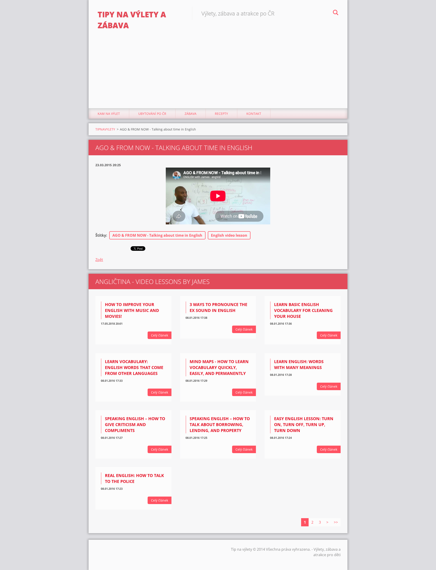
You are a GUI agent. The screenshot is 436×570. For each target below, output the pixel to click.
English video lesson (229, 235)
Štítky (100, 235)
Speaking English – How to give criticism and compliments (135, 424)
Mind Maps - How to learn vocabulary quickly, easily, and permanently (219, 367)
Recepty (221, 113)
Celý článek (159, 335)
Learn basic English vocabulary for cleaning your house (303, 310)
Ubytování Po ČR (152, 113)
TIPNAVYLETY (105, 129)
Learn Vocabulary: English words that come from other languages (134, 367)
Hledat (335, 13)
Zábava (190, 113)
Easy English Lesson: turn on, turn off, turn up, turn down (303, 424)
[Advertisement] (218, 74)
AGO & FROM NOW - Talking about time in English (157, 235)
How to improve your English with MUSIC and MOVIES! (132, 310)
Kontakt (253, 113)
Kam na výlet (109, 113)
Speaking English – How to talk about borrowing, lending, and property (220, 424)
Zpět (99, 259)
